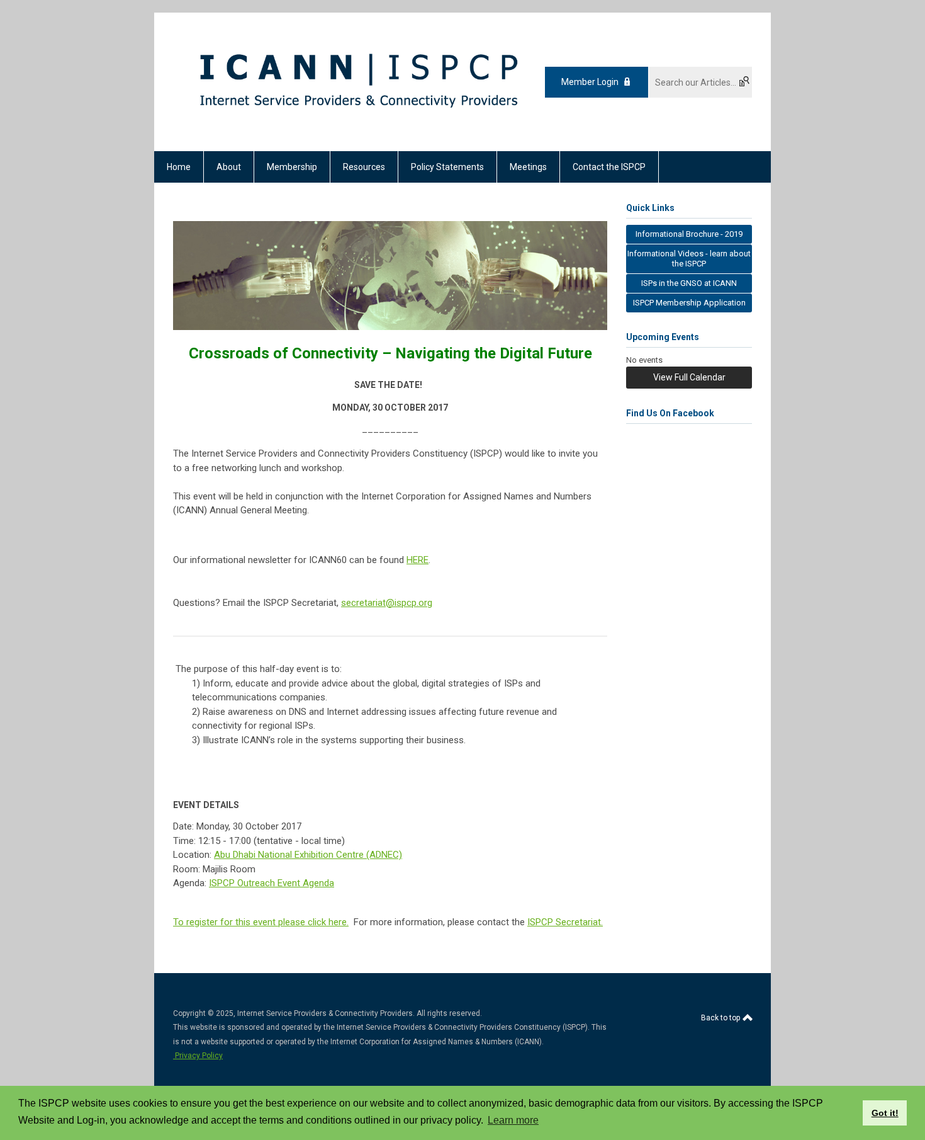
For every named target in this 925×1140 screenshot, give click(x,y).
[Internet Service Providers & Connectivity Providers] (357, 129)
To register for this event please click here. (261, 922)
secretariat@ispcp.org (386, 602)
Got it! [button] (885, 1113)
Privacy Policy (198, 1055)
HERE (417, 560)
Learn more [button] (513, 1120)
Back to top (721, 1017)
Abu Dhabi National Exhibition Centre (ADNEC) (308, 854)
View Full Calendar (689, 377)
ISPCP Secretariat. (565, 922)
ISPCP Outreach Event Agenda (271, 883)
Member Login (590, 82)
